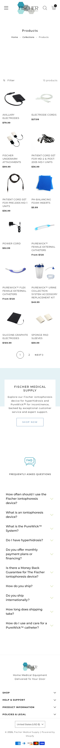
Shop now (30, 422)
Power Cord (11, 243)
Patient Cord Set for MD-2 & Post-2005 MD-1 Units (44, 159)
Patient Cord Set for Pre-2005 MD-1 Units (14, 203)
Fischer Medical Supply (26, 732)
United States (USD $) (28, 724)
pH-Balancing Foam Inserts (41, 201)
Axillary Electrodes (10, 116)
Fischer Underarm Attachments (11, 159)
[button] (6, 8)
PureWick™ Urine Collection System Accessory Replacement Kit (45, 292)
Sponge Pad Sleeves (40, 336)
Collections (28, 37)
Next (38, 355)
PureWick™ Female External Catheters (43, 247)
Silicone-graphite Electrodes (15, 336)
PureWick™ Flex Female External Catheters (14, 291)
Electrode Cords (44, 114)
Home (14, 37)
